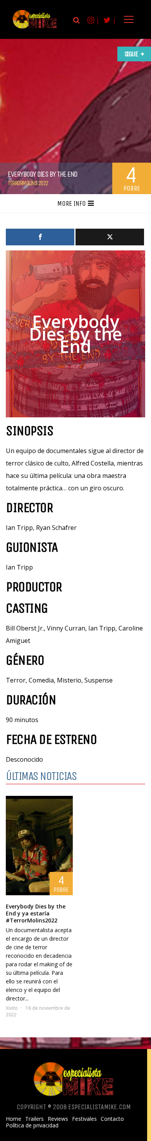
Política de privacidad (32, 1125)
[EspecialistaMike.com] (35, 28)
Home (13, 1119)
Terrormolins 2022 (28, 183)
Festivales (84, 1119)
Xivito (12, 1008)
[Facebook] (40, 237)
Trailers (34, 1119)
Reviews (58, 1119)
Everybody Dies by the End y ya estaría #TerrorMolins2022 (35, 913)
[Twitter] (110, 237)
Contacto (112, 1119)
